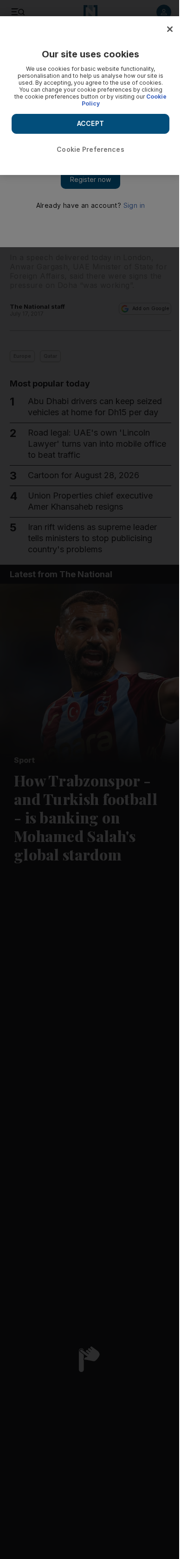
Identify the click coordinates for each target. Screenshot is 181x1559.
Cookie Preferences (90, 149)
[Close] (170, 29)
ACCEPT (90, 123)
